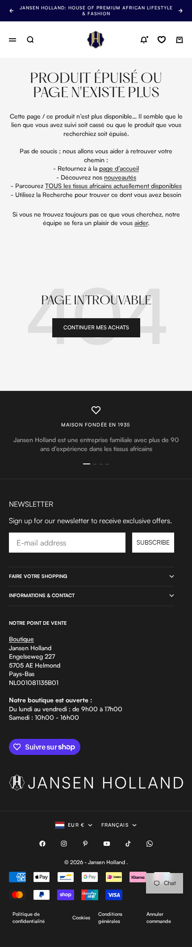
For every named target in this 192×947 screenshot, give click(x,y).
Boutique (21, 639)
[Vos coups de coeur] (161, 39)
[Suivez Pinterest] (85, 843)
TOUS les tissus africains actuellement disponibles (113, 185)
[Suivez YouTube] (106, 843)
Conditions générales (110, 917)
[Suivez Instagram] (63, 843)
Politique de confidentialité (29, 917)
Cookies (81, 917)
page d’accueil (119, 168)
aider (141, 222)
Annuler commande (158, 917)
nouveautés (120, 177)
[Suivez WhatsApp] (149, 843)
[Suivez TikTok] (128, 843)
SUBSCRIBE (153, 542)
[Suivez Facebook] (42, 843)
